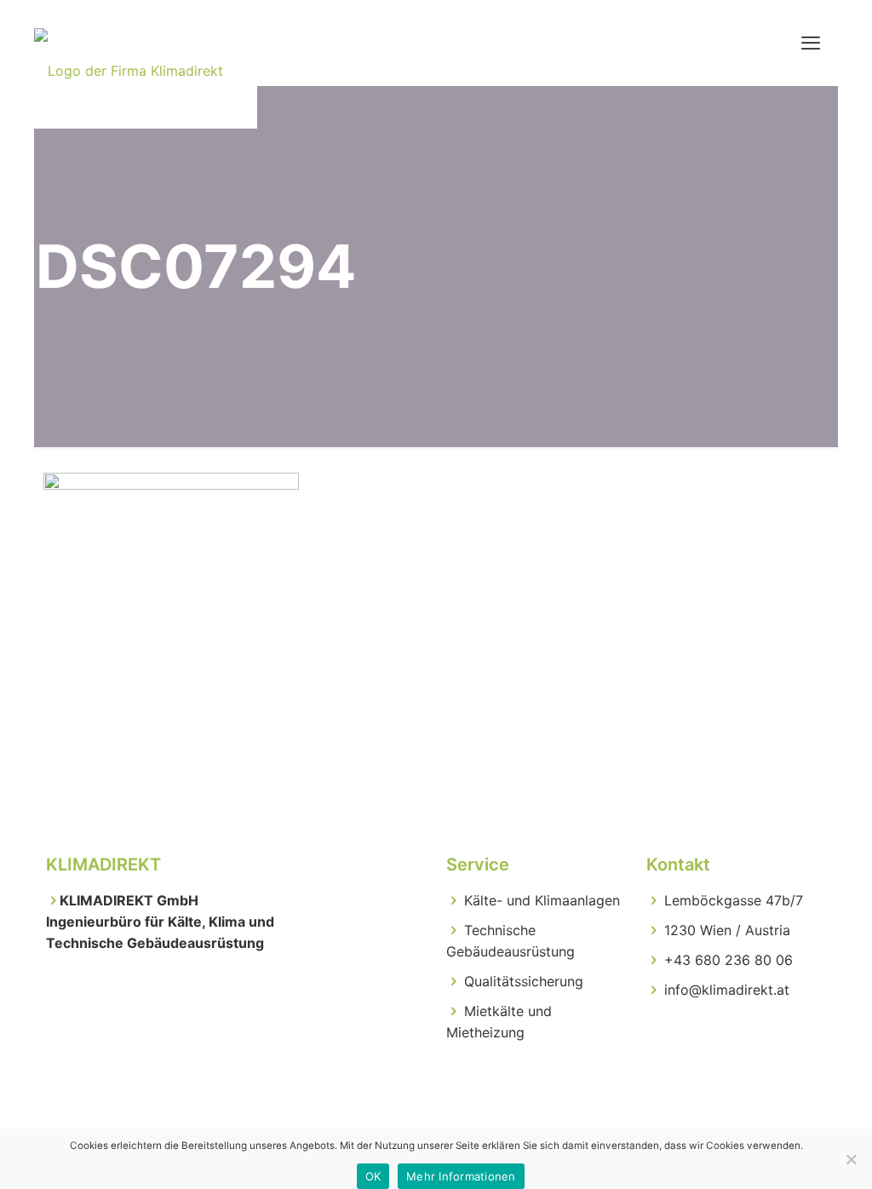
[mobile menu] (810, 42)
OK (373, 1176)
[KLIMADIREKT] (128, 42)
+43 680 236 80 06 (728, 959)
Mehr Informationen (461, 1176)
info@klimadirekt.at (726, 989)
